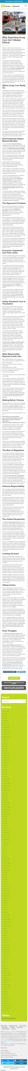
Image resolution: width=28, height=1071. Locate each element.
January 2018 (6, 942)
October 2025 (6, 734)
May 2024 (5, 772)
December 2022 (6, 807)
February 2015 (6, 996)
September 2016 (7, 980)
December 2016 (6, 973)
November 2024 (6, 758)
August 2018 (6, 928)
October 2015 (6, 989)
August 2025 (6, 739)
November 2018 (6, 921)
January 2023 (6, 804)
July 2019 (5, 903)
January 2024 (6, 781)
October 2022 (6, 811)
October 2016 (6, 977)
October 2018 (6, 924)
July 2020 (5, 874)
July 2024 (5, 767)
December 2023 (6, 783)
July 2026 (5, 713)
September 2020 (7, 870)
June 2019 (5, 905)
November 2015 (6, 987)
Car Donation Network (7, 1040)
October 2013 (6, 1010)
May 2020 (5, 879)
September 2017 (7, 952)
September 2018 (7, 926)
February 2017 (6, 968)
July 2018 (5, 931)
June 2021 (5, 849)
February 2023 (6, 802)
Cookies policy (5, 1027)
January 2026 (6, 727)
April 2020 (5, 881)
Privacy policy (19, 1027)
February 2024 (6, 779)
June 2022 (5, 821)
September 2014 (7, 998)
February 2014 (6, 1003)
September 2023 (7, 790)
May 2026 (5, 718)
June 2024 (5, 769)
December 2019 (6, 891)
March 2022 (5, 828)
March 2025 (5, 751)
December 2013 (6, 1005)
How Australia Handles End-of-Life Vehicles (14, 683)
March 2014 (5, 1001)
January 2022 (6, 832)
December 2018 (6, 919)
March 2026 (5, 722)
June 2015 (5, 991)
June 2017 (5, 959)
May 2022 (5, 823)
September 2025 (7, 736)
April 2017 (5, 963)
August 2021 (6, 844)
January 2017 (6, 970)
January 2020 (6, 888)
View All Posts (14, 678)
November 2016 (6, 975)
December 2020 (6, 863)
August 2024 (6, 765)
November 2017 (6, 947)
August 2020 (6, 872)
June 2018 (5, 933)
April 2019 (5, 910)
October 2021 (6, 839)
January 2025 (6, 755)
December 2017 (6, 945)
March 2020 (5, 884)
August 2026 (6, 711)
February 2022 (6, 830)
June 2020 (5, 877)
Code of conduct (22, 1025)
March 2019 (5, 912)
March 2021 (5, 856)
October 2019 (6, 896)
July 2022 (5, 818)
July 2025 (5, 741)
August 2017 (6, 954)
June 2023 (5, 793)
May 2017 (5, 961)
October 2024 (6, 760)
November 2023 (6, 786)
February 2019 (6, 914)
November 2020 (6, 865)
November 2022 (6, 809)
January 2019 (6, 917)
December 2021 (6, 835)
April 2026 (5, 720)
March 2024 (5, 776)
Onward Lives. (15, 1033)
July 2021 (5, 846)
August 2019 (6, 900)
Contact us (13, 1028)
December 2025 (6, 729)
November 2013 (6, 1008)
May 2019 (5, 907)
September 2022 (7, 814)
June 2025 (5, 744)
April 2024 (5, 774)
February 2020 (6, 886)
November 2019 (6, 893)
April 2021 (5, 853)
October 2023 (6, 788)
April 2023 (5, 797)
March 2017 (5, 966)
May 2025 (5, 746)
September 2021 (7, 842)
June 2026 (5, 715)
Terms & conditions (6, 1028)
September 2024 (7, 762)
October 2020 (6, 867)
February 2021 (6, 858)
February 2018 (6, 940)
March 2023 (5, 800)
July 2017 (5, 956)
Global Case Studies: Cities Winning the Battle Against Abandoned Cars (14, 688)
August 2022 (6, 816)
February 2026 (6, 725)
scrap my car (9, 1031)
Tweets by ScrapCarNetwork (9, 1018)
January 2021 (6, 860)
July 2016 (5, 982)
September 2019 (7, 898)
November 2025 (6, 732)
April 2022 (5, 825)
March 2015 (5, 994)
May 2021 (5, 851)
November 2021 (6, 837)
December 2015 (6, 984)
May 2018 (5, 935)
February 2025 (6, 753)
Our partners (12, 1027)
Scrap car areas (4, 1025)
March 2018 (5, 938)
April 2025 (5, 748)
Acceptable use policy (13, 1025)
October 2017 (6, 949)
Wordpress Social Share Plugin (11, 1067)
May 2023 (5, 795)
